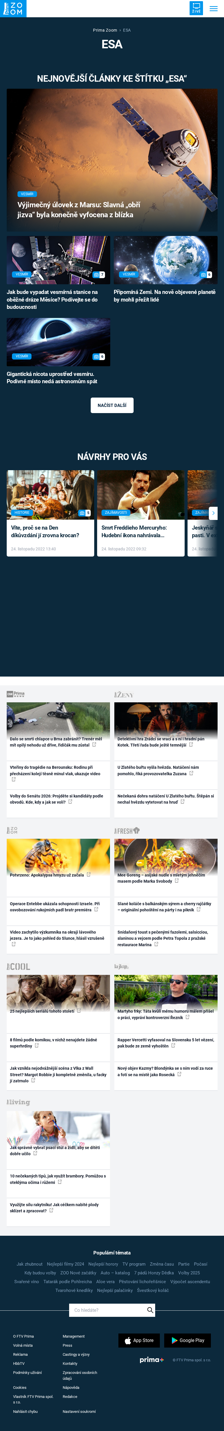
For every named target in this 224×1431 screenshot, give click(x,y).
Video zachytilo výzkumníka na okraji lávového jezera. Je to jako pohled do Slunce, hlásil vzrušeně (57, 935)
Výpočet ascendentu (190, 1281)
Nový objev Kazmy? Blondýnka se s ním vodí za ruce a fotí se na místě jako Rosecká (165, 1071)
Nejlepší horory (103, 1264)
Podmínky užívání (27, 1372)
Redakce (70, 1396)
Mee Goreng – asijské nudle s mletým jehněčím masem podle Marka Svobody (161, 878)
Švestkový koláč (153, 1290)
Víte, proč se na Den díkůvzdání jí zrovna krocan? (45, 532)
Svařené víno (26, 1281)
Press (67, 1345)
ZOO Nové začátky (78, 1273)
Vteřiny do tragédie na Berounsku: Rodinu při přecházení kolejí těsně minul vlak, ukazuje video (55, 770)
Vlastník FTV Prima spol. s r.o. (33, 1399)
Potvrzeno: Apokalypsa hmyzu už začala (47, 875)
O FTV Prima (23, 1336)
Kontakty (70, 1363)
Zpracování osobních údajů (80, 1375)
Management (74, 1336)
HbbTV (18, 1363)
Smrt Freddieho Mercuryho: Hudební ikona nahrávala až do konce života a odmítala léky (137, 532)
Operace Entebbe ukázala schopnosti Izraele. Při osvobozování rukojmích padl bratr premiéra (55, 906)
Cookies (20, 1387)
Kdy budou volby (40, 1273)
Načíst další (112, 405)
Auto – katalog (115, 1273)
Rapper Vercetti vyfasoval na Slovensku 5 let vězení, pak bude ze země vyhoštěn (166, 1043)
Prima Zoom (105, 30)
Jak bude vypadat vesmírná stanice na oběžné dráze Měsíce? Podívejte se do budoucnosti (52, 300)
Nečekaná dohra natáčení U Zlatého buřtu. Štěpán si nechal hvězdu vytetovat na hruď (166, 799)
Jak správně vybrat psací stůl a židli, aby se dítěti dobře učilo (55, 1150)
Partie (184, 1264)
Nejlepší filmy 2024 (65, 1264)
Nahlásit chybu (25, 1411)
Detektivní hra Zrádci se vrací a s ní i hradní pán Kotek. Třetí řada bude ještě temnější (161, 742)
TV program (134, 1264)
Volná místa (23, 1345)
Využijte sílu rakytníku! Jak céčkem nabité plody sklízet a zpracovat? (54, 1207)
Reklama (20, 1354)
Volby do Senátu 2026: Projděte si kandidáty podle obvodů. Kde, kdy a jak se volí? (56, 799)
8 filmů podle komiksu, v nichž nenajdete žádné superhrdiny (53, 1043)
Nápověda (71, 1387)
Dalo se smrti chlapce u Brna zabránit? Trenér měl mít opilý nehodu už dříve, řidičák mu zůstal (56, 742)
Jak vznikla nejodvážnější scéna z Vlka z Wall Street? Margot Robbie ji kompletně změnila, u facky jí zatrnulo (58, 1074)
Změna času (162, 1264)
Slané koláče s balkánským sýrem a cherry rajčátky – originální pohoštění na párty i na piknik (164, 906)
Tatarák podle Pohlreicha (67, 1281)
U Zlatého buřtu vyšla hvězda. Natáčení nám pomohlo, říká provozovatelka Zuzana (158, 770)
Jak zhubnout (30, 1264)
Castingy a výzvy (76, 1354)
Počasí (200, 1264)
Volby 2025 (189, 1273)
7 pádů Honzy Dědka (154, 1273)
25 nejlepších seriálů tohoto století (42, 1011)
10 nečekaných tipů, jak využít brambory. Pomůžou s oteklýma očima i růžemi (58, 1179)
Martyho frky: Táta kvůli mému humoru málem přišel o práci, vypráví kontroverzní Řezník (166, 1014)
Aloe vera (105, 1281)
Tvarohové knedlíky (74, 1290)
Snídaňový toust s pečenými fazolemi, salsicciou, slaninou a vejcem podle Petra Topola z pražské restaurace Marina (163, 938)
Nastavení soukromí (79, 1411)
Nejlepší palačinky (115, 1290)
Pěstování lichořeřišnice (142, 1281)
